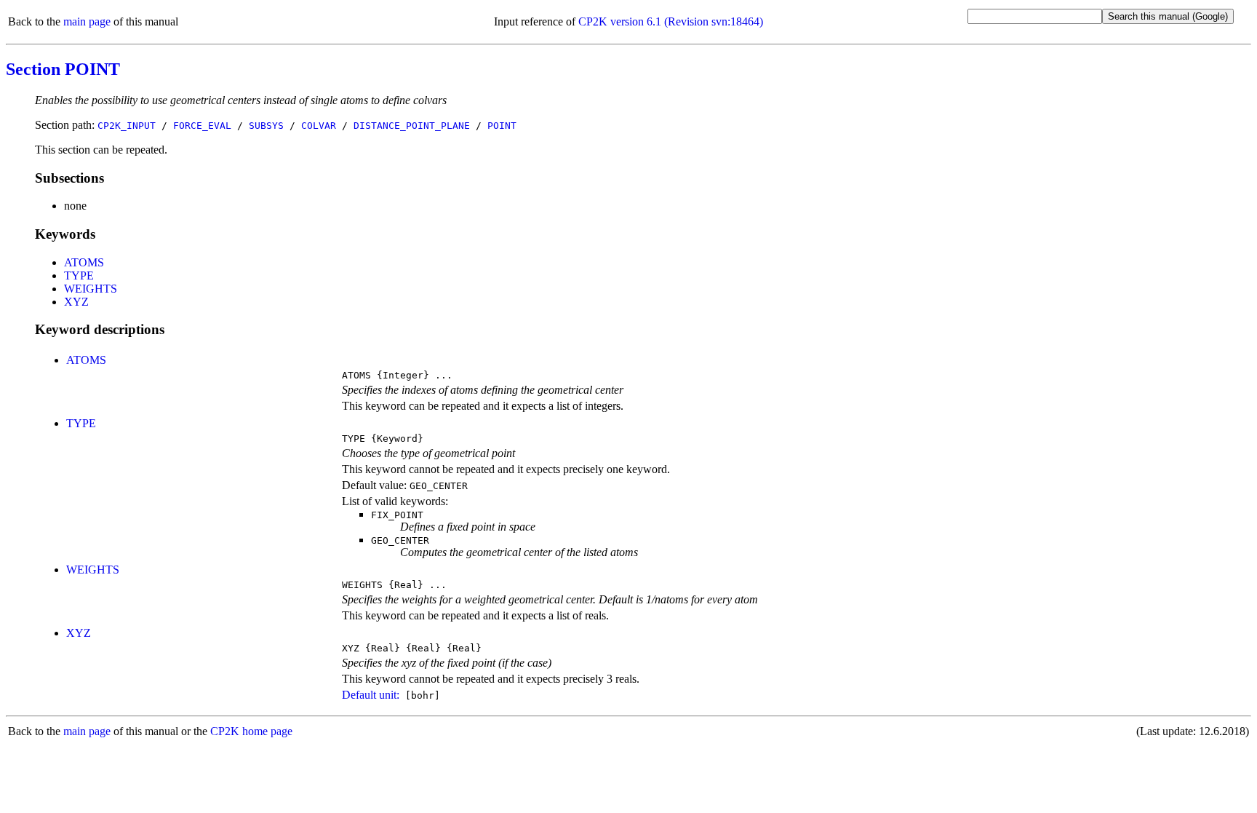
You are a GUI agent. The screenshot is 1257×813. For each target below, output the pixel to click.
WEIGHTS (90, 288)
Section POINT (63, 69)
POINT (501, 125)
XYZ (76, 302)
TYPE (79, 275)
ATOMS (84, 262)
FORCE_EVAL (202, 125)
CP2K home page (251, 731)
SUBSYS (266, 125)
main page (87, 21)
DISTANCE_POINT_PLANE (412, 125)
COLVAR (318, 125)
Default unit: (370, 695)
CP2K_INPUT (126, 125)
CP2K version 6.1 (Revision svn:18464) (670, 21)
